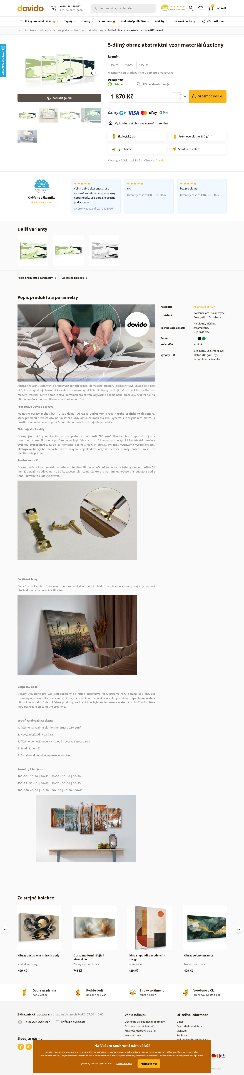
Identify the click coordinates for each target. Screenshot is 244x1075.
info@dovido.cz (72, 1022)
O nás (179, 1021)
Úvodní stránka (27, 30)
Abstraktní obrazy (92, 30)
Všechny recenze (41, 202)
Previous (5, 929)
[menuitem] (39, 21)
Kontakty (181, 1035)
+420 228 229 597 (36, 1022)
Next (95, 71)
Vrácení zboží (133, 1035)
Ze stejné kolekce (73, 277)
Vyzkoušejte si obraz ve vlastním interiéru (141, 123)
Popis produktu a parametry (35, 277)
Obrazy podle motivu (65, 30)
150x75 (129, 65)
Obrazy (44, 30)
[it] (218, 1055)
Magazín (181, 1030)
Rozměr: (114, 56)
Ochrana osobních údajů (139, 1026)
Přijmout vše (149, 1063)
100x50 (114, 65)
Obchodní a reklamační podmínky (145, 1021)
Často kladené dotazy (189, 1026)
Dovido (160, 160)
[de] (213, 1055)
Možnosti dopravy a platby (140, 1030)
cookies (57, 1055)
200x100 (143, 65)
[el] (223, 1055)
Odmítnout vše (124, 1063)
